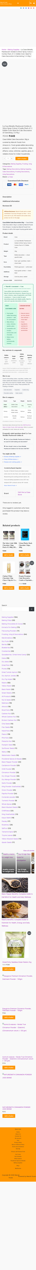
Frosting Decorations (22, 171)
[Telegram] (21, 8)
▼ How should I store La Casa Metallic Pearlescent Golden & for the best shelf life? (16, 447)
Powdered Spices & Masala (18, 1160)
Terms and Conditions (18, 1146)
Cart (18, 1140)
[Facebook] (23, 8)
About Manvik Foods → (10, 485)
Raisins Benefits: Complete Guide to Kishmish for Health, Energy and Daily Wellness (16, 923)
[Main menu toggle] (18, 3)
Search (4, 605)
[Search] (31, 609)
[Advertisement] (18, 28)
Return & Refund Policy (18, 1144)
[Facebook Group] (26, 8)
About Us (18, 1134)
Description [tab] (7, 197)
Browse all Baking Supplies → (12, 456)
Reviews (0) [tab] (7, 206)
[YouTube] (31, 8)
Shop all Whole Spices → (11, 459)
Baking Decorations (13, 169)
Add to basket (8, 969)
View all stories (28, 850)
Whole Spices (18, 1158)
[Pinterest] (33, 8)
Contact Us (18, 1136)
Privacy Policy (18, 1142)
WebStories (18, 1168)
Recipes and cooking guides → (13, 462)
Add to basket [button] (8, 555)
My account (18, 1138)
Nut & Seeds (18, 1156)
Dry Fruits (18, 1154)
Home (4, 49)
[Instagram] (28, 8)
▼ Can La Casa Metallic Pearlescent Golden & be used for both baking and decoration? (17, 440)
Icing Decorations (8, 174)
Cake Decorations (9, 171)
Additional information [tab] (11, 201)
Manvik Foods (3, 2)
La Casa (10, 177)
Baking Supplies (13, 49)
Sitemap (18, 1148)
